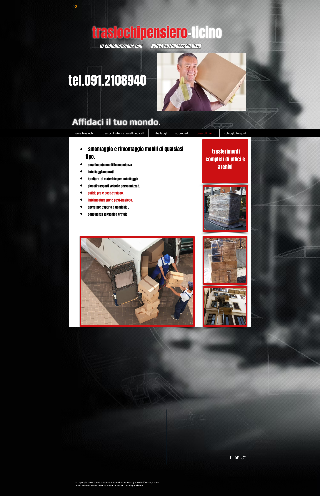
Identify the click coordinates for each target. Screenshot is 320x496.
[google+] (243, 457)
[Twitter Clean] (237, 457)
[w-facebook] (231, 457)
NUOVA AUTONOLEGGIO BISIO (176, 46)
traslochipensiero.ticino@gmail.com (125, 485)
